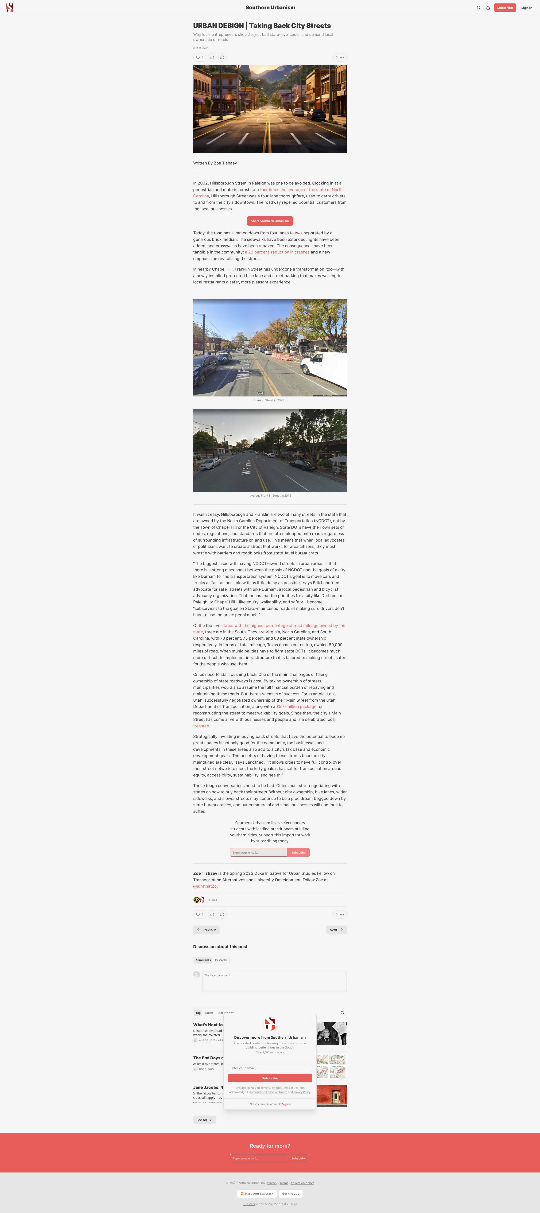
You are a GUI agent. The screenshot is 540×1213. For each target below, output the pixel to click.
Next (334, 930)
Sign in (526, 7)
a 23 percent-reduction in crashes (277, 252)
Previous (209, 930)
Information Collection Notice (268, 1092)
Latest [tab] (209, 1013)
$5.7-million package (296, 706)
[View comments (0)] (212, 57)
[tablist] (211, 960)
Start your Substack (258, 1193)
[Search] (479, 7)
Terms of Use (290, 1088)
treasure (201, 726)
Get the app (290, 1193)
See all (202, 1120)
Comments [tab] (203, 960)
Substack (249, 1204)
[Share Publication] (488, 7)
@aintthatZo (205, 886)
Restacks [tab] (221, 960)
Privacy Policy (301, 1092)
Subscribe (505, 7)
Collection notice (302, 1183)
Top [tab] (198, 1013)
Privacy (272, 1183)
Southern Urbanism (215, 1102)
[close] (310, 1019)
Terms (284, 1183)
